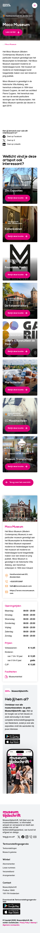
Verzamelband (8, 871)
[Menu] (34, 5)
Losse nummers (9, 867)
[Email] (34, 836)
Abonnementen (9, 863)
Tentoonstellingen (10, 848)
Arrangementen (9, 875)
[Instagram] (26, 836)
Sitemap (33, 922)
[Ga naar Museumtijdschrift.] (3, 44)
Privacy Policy (24, 922)
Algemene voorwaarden (11, 925)
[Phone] (30, 836)
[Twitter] (18, 836)
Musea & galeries (9, 852)
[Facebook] (22, 836)
